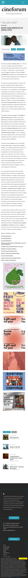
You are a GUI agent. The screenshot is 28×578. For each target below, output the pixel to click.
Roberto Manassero (6, 52)
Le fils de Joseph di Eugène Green (9, 251)
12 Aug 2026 (13, 464)
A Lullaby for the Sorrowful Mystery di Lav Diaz (12, 246)
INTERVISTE (6, 552)
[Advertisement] (13, 421)
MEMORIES (6, 549)
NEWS (4, 551)
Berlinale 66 (14, 22)
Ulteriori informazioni (16, 576)
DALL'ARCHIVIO (7, 556)
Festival (8, 22)
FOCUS (13, 49)
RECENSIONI (7, 432)
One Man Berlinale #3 (6, 238)
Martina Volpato (15, 460)
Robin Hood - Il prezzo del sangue (17, 467)
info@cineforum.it (11, 530)
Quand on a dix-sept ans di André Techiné (11, 258)
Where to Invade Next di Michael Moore (10, 253)
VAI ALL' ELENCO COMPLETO (8, 260)
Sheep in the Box (15, 447)
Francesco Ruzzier (15, 448)
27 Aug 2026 (13, 435)
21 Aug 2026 (13, 454)
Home (4, 22)
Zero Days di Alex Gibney (7, 255)
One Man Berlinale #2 (6, 240)
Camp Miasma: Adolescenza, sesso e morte (16, 458)
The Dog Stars (14, 437)
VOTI (4, 545)
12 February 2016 (5, 49)
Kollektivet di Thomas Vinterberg (8, 248)
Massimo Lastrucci (15, 438)
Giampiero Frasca (15, 469)
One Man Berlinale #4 (6, 236)
